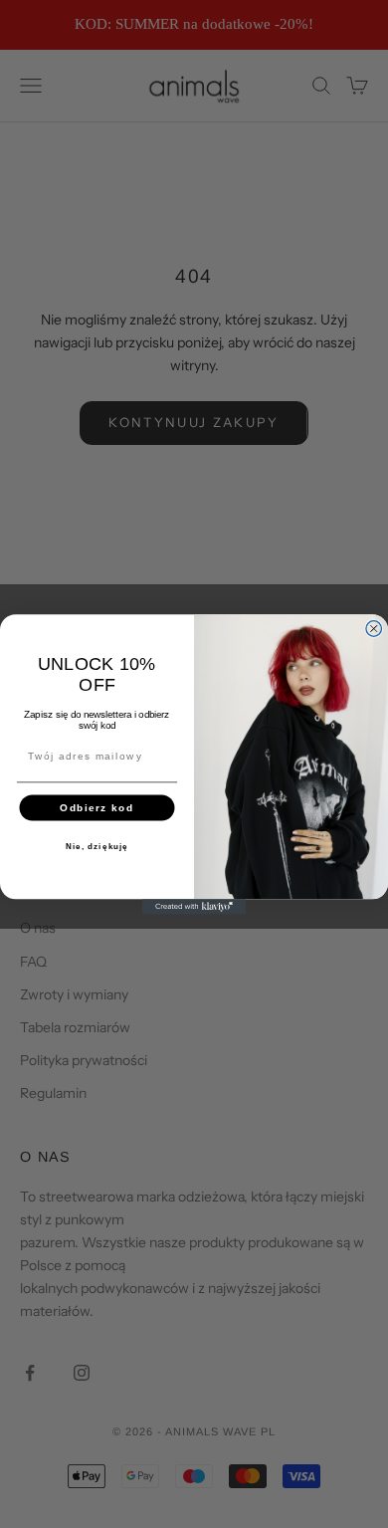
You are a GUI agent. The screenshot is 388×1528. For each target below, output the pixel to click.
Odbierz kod (96, 806)
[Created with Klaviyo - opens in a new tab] (194, 907)
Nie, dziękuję (97, 846)
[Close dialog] (374, 628)
